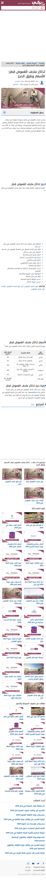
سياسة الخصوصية (39, 867)
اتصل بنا (27, 870)
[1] (44, 190)
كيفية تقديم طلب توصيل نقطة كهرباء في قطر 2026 (25, 853)
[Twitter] (38, 863)
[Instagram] (28, 863)
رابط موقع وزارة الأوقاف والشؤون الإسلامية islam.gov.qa (28, 839)
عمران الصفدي (19, 81)
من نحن (28, 867)
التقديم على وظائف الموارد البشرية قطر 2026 (27, 810)
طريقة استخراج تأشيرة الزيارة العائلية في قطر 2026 (25, 832)
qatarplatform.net (34, 392)
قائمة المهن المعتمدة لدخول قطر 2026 (30, 828)
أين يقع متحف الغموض (15, 286)
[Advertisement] (23, 37)
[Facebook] (43, 863)
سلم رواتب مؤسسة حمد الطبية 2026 (31, 823)
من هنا (37, 246)
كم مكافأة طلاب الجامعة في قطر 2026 (30, 806)
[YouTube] (33, 863)
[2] (4, 345)
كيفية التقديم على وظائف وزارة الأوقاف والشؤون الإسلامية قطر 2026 (26, 846)
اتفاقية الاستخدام (39, 870)
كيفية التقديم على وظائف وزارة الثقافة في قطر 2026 (24, 819)
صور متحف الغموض (31, 286)
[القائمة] (2, 3)
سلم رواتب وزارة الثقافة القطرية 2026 (30, 815)
